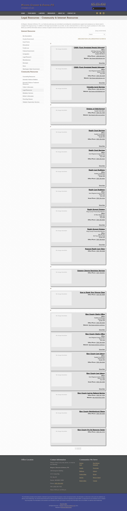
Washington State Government (31, 69)
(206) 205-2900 (100, 382)
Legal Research (27, 57)
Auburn (95, 471)
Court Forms (26, 42)
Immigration (26, 54)
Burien (95, 474)
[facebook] (97, 13)
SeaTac (81, 477)
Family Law (26, 48)
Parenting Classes (28, 99)
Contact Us (71, 13)
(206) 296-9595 (100, 220)
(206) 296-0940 (100, 362)
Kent (80, 465)
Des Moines (96, 463)
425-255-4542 (98, 4)
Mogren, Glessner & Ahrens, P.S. (67, 505)
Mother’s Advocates (28, 96)
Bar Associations (27, 36)
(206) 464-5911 (100, 89)
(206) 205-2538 (100, 76)
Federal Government (28, 51)
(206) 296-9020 (100, 239)
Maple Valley (82, 481)
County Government (28, 39)
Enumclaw (96, 468)
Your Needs (32, 13)
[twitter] (103, 13)
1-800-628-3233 (100, 56)
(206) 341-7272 (100, 432)
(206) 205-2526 (100, 198)
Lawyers (42, 13)
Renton (81, 463)
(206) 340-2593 (100, 413)
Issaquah (95, 465)
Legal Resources (27, 90)
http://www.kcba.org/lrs (98, 397)
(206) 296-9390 (100, 139)
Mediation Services (28, 93)
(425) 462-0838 (100, 294)
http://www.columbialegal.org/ (97, 91)
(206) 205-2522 (100, 159)
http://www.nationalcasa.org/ (97, 58)
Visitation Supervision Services (31, 102)
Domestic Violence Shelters (30, 79)
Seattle (81, 468)
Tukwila (95, 481)
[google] (100, 13)
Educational (26, 45)
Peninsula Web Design (66, 507)
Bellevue (81, 471)
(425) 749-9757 (100, 273)
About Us (61, 13)
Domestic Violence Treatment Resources (31, 83)
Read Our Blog (63, 504)
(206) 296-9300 (100, 323)
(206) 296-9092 (100, 178)
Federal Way (82, 474)
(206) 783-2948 (100, 251)
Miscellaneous (26, 60)
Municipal (25, 63)
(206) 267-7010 (100, 395)
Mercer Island (96, 477)
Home (23, 13)
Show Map (102, 63)
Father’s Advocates (28, 87)
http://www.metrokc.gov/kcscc (97, 325)
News (24, 66)
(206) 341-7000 (100, 112)
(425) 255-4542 (59, 483)
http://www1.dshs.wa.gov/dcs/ (97, 115)
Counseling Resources (29, 76)
